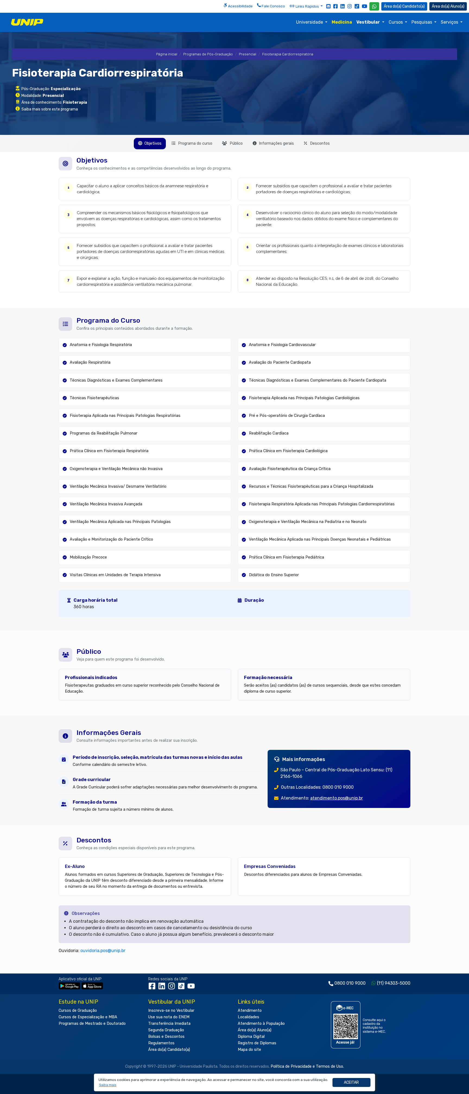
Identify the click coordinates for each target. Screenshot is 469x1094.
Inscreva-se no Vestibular (171, 1010)
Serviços (450, 22)
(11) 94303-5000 (393, 983)
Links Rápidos (307, 6)
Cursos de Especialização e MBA (88, 1017)
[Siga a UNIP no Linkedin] (342, 6)
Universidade (310, 22)
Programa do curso (194, 143)
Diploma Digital (251, 1036)
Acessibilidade (240, 6)
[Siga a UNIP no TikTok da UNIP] (357, 6)
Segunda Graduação (166, 1030)
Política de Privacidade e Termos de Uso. (307, 1066)
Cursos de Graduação (78, 1010)
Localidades (248, 1017)
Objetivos (152, 143)
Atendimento (250, 1010)
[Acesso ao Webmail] (328, 6)
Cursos (396, 22)
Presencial (247, 54)
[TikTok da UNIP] (182, 988)
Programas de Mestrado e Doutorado (92, 1023)
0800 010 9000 (350, 983)
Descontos (319, 143)
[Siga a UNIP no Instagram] (349, 6)
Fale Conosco (273, 6)
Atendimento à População (261, 1023)
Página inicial (166, 54)
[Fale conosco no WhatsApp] (374, 6)
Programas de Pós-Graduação (208, 54)
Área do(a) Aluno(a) (254, 1030)
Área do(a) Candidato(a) (169, 1049)
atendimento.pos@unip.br (336, 798)
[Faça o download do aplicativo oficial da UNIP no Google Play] (69, 986)
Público (236, 143)
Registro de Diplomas (257, 1043)
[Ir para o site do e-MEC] (359, 1025)
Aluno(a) (457, 6)
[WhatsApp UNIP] (374, 6)
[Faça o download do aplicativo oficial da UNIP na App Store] (92, 986)
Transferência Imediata (169, 1023)
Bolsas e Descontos (166, 1036)
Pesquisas (422, 22)
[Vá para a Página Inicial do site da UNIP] (27, 22)
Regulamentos (161, 1043)
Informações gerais (276, 143)
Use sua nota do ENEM (168, 1017)
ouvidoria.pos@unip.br (102, 950)
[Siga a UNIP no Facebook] (335, 6)
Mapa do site (249, 1049)
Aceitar (351, 1082)
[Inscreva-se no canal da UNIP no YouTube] (364, 6)
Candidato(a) (413, 6)
